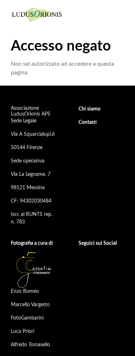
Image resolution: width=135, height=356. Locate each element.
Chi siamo (89, 109)
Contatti (87, 122)
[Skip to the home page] (37, 14)
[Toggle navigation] (118, 14)
